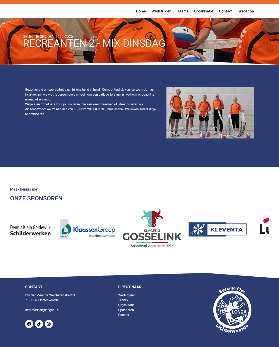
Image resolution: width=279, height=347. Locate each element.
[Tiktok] (39, 324)
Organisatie (126, 305)
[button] (14, 229)
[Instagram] (49, 324)
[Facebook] (29, 324)
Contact (123, 315)
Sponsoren (126, 310)
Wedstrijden (126, 295)
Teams (123, 300)
